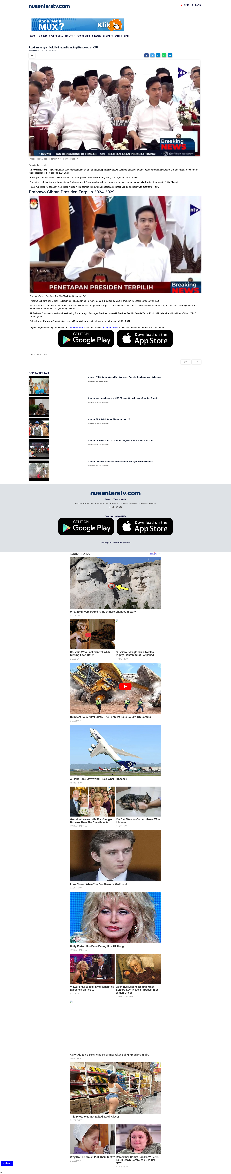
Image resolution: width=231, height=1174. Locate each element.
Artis (33, 354)
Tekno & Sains (83, 36)
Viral (45, 354)
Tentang (79, 503)
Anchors (153, 503)
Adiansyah (42, 165)
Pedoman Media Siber (129, 503)
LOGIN (198, 5)
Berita (39, 354)
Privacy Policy (89, 503)
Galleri (118, 36)
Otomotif (70, 36)
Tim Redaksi (144, 503)
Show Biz (96, 36)
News (32, 36)
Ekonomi (43, 36)
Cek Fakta (108, 36)
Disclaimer (115, 503)
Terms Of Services (102, 503)
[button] (146, 55)
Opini (126, 36)
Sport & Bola (56, 36)
